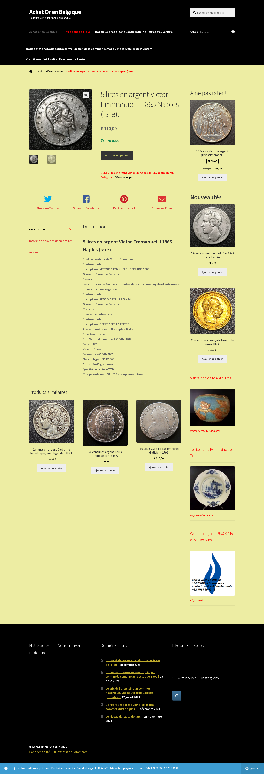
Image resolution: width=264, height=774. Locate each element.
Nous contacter (58, 49)
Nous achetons (36, 49)
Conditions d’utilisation (42, 59)
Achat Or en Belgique (55, 12)
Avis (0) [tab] (34, 252)
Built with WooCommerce (69, 752)
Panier (81, 59)
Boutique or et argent (110, 32)
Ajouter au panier (117, 155)
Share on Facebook (86, 208)
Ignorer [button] (255, 768)
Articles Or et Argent (138, 49)
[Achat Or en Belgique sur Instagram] (176, 696)
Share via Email (162, 208)
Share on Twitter (48, 208)
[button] (86, 95)
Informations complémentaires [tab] (50, 241)
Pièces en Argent (55, 71)
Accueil (38, 71)
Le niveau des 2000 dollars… (125, 716)
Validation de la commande (88, 49)
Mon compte (67, 59)
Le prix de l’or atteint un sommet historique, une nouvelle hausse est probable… (129, 692)
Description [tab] (37, 229)
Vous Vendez (115, 49)
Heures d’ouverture (160, 32)
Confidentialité (135, 32)
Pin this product (124, 208)
